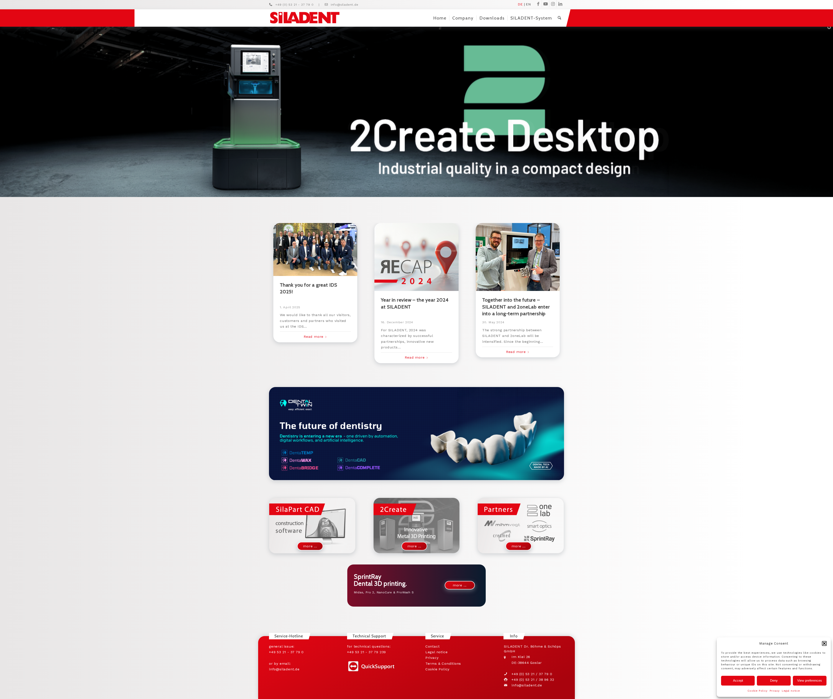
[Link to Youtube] (545, 3)
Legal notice (791, 690)
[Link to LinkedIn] (560, 3)
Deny (774, 680)
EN (528, 4)
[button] (824, 643)
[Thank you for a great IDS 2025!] (315, 249)
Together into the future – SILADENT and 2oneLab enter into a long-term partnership (516, 307)
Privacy (775, 690)
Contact (432, 646)
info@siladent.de (344, 4)
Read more (313, 337)
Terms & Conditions (443, 663)
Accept (738, 680)
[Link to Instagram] (552, 3)
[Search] (559, 18)
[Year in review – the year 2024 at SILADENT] (416, 257)
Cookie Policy (757, 690)
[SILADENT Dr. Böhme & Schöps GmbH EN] (305, 18)
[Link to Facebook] (538, 3)
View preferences (809, 680)
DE (520, 4)
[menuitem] (439, 18)
